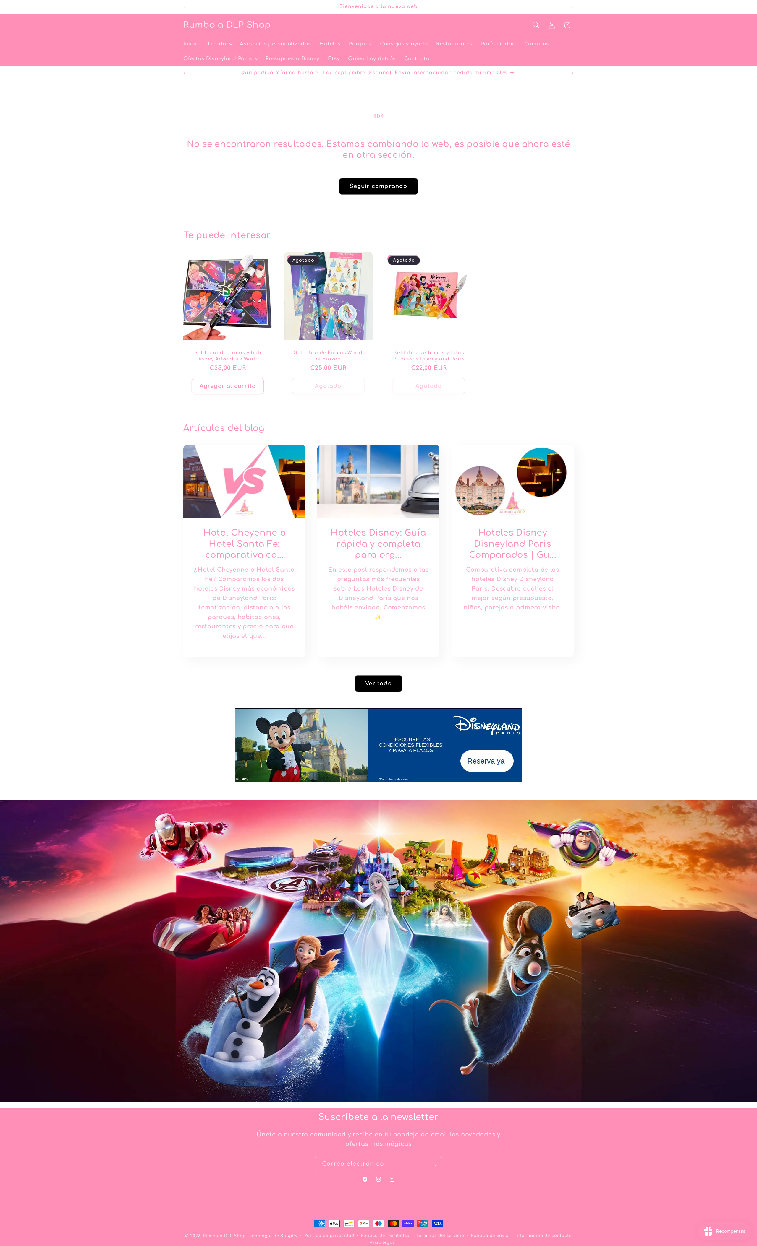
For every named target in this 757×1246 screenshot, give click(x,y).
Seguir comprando (378, 186)
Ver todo (378, 683)
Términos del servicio (440, 1235)
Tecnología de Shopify (272, 1236)
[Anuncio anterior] (184, 7)
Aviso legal (382, 1242)
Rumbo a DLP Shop (224, 1236)
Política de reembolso (385, 1235)
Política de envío (490, 1235)
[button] (219, 44)
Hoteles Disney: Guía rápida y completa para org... (378, 544)
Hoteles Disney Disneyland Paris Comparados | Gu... (512, 544)
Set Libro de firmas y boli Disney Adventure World (227, 356)
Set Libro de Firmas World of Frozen (328, 356)
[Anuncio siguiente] (572, 7)
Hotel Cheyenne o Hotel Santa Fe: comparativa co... (244, 544)
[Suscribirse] (434, 1164)
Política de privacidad (329, 1235)
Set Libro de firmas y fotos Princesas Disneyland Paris (429, 356)
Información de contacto (543, 1235)
